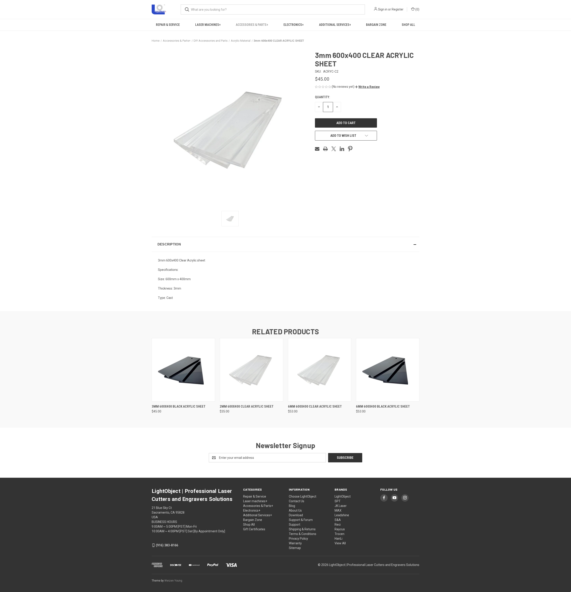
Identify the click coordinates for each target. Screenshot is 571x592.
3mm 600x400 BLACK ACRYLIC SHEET (178, 406)
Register (397, 9)
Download (296, 515)
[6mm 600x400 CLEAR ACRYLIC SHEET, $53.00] (319, 370)
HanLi (338, 538)
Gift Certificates (254, 529)
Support (294, 524)
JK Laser (341, 506)
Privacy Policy (298, 538)
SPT (338, 501)
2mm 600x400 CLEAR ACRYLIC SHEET (246, 406)
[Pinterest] (350, 149)
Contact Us (296, 501)
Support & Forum (301, 520)
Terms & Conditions (302, 534)
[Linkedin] (342, 149)
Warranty (295, 543)
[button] (367, 87)
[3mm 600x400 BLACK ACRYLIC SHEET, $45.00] (183, 370)
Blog (292, 506)
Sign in (382, 9)
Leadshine (342, 515)
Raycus (340, 529)
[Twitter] (333, 149)
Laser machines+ (208, 25)
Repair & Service (168, 25)
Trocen (339, 534)
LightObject (343, 496)
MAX (338, 510)
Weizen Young (173, 580)
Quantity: (322, 97)
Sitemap (295, 548)
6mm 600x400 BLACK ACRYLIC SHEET (383, 406)
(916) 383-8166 (167, 545)
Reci (338, 524)
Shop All (408, 25)
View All (340, 543)
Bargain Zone (376, 25)
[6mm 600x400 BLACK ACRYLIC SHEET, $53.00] (387, 370)
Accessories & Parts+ (252, 25)
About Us (295, 510)
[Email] (317, 149)
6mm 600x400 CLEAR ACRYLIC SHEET (315, 406)
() (417, 9)
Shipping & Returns (302, 529)
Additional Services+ (335, 25)
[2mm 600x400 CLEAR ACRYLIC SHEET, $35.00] (251, 370)
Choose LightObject (302, 496)
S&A (338, 520)
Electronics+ (293, 25)
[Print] (325, 149)
